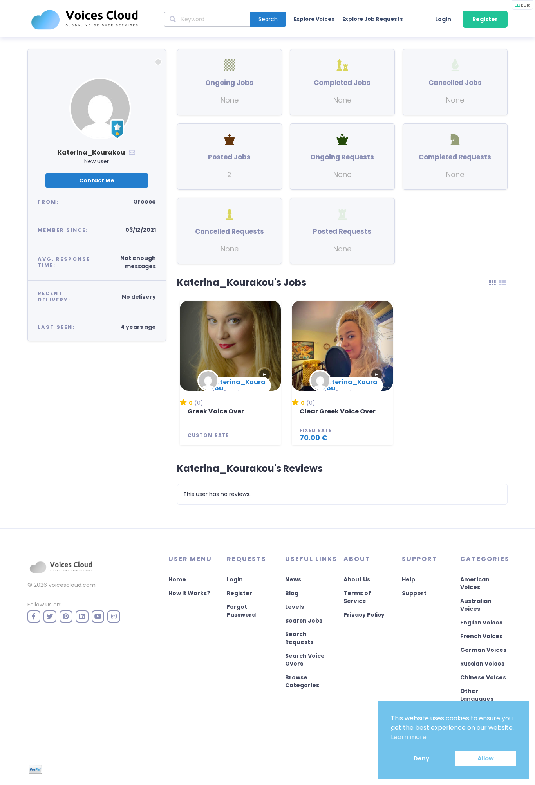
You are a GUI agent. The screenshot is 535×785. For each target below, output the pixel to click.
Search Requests (299, 638)
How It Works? (189, 593)
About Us (356, 579)
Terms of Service (357, 597)
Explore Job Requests (372, 19)
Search (268, 19)
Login (443, 19)
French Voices (481, 636)
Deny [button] (421, 758)
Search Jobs (303, 620)
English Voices (481, 622)
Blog (291, 593)
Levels (294, 607)
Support (414, 593)
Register (485, 19)
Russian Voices (482, 664)
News (293, 579)
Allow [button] (485, 758)
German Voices (483, 650)
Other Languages (476, 695)
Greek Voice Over (216, 411)
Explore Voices (314, 19)
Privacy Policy (364, 615)
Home (177, 579)
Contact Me (96, 180)
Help (408, 579)
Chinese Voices (483, 677)
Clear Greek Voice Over (338, 411)
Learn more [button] (409, 737)
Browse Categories (302, 681)
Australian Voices (476, 605)
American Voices (475, 583)
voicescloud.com (72, 585)
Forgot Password (241, 611)
